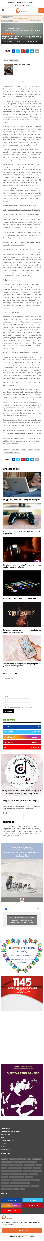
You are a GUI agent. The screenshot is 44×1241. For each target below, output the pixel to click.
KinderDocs (21, 1159)
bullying (4, 1159)
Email (5, 813)
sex (29, 1159)
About (6, 60)
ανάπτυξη (19, 1165)
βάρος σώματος (29, 1165)
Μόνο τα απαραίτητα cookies (22, 1236)
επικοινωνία (14, 1174)
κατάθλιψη (29, 1177)
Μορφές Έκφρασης (20, 1162)
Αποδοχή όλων (22, 1230)
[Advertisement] (22, 1037)
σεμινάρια (5, 1183)
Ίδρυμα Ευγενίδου (7, 1162)
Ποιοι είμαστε (6, 1126)
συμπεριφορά (15, 1183)
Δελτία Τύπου (6, 1134)
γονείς (23, 449)
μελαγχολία (5, 1180)
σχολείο (27, 1186)
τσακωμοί (35, 1186)
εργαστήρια (23, 1174)
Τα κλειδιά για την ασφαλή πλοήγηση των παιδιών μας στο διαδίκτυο (22, 566)
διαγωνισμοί (27, 1168)
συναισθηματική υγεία (8, 1186)
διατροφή (36, 1168)
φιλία (9, 1189)
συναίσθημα (25, 1183)
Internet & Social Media (8, 33)
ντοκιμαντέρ (16, 1180)
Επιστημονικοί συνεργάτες (25, 2)
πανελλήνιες (35, 1180)
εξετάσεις (5, 1174)
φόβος (16, 1189)
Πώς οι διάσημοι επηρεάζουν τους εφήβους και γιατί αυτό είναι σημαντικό (22, 664)
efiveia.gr (14, 82)
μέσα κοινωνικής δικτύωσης (11, 452)
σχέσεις (20, 1186)
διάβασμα (18, 1168)
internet (6, 449)
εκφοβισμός (36, 1171)
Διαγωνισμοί (5, 1149)
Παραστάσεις (32, 1162)
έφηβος (37, 449)
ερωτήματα (33, 1174)
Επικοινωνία (11, 2)
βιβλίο (38, 1165)
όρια (22, 1189)
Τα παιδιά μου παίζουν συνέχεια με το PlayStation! (22, 532)
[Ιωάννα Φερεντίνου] (8, 75)
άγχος (4, 1165)
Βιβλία (3, 1146)
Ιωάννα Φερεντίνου (10, 41)
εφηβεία (30, 449)
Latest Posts (14, 60)
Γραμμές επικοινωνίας (8, 1140)
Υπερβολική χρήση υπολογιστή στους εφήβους (21, 500)
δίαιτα (10, 1168)
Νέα (2, 1137)
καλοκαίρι (20, 1177)
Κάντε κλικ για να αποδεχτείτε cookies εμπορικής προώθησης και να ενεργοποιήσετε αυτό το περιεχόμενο (22, 920)
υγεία (3, 1189)
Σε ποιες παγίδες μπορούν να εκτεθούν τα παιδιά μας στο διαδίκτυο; (22, 631)
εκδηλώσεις (18, 1171)
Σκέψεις (4, 1143)
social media (15, 449)
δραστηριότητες (7, 1171)
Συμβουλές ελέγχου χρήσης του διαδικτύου (19, 598)
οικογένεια (26, 1180)
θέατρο (12, 1177)
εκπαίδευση (27, 1171)
